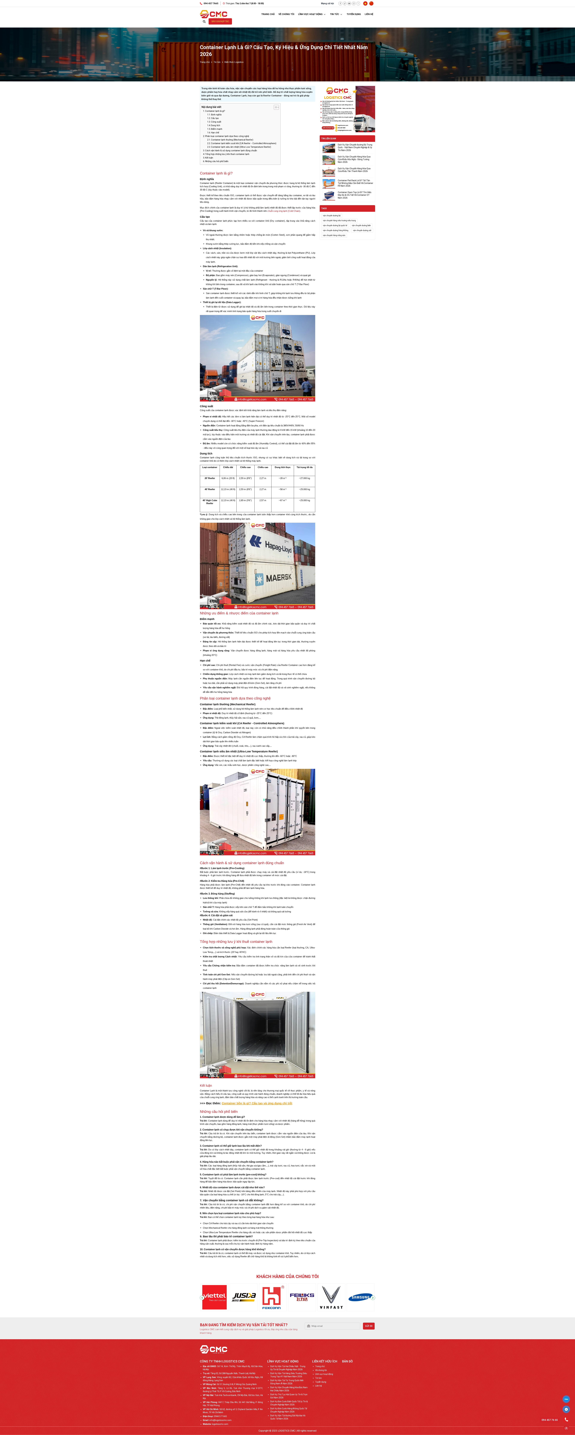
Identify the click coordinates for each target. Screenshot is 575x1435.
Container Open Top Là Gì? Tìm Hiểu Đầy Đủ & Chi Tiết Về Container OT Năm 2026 (354, 195)
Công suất (216, 121)
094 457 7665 (211, 3)
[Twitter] (358, 3)
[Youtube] (349, 3)
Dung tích (215, 125)
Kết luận (209, 157)
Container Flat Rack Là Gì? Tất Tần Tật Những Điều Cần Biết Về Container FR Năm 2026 (355, 183)
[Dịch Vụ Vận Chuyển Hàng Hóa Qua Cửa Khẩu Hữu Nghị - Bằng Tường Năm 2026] (328, 160)
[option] (214, 1298)
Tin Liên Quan (328, 138)
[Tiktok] (345, 3)
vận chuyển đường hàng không (335, 230)
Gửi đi (369, 1326)
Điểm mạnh (216, 129)
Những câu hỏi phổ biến (216, 161)
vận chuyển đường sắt (362, 230)
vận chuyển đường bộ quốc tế (335, 225)
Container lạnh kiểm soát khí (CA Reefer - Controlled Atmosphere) (243, 143)
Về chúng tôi (286, 14)
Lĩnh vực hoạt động (310, 14)
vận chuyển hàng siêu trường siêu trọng (339, 221)
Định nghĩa (216, 114)
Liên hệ (369, 14)
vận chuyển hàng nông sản (334, 235)
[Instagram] (354, 3)
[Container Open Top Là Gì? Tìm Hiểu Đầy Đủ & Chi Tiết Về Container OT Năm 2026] (328, 196)
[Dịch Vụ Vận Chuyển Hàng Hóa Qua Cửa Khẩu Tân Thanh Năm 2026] (328, 172)
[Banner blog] (347, 109)
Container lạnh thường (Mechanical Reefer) (232, 139)
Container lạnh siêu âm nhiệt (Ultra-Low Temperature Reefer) (241, 147)
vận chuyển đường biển (361, 225)
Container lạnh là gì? (215, 111)
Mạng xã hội (327, 3)
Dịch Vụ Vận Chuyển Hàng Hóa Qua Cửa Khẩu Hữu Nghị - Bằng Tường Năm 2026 (354, 159)
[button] (202, 1298)
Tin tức (335, 14)
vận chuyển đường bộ (332, 216)
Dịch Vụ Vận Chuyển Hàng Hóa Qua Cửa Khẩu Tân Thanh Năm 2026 (354, 169)
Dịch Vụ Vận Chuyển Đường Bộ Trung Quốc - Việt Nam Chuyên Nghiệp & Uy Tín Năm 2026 (355, 147)
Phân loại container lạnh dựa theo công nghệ (227, 136)
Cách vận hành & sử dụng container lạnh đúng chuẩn (231, 150)
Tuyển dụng (354, 14)
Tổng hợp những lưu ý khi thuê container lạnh (227, 154)
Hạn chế (215, 132)
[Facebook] (340, 3)
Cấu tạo (215, 118)
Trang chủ (268, 14)
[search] (204, 21)
